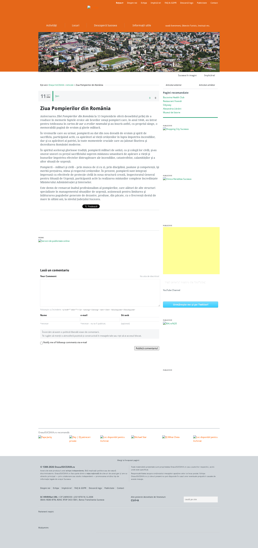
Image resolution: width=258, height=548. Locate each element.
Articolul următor (207, 85)
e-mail (93, 319)
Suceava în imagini (187, 75)
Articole (69, 85)
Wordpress (47, 535)
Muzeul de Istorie (171, 112)
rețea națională (92, 473)
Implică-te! (156, 3)
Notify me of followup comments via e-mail (65, 342)
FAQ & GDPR (170, 3)
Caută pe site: (183, 499)
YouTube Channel (171, 290)
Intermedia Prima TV (137, 519)
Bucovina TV (84, 519)
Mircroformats (70, 535)
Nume (44, 319)
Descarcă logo (186, 3)
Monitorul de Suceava (46, 519)
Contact (214, 3)
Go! (216, 26)
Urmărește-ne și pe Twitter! (190, 304)
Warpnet (180, 519)
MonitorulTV (65, 519)
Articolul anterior (174, 85)
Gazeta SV (101, 519)
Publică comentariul (147, 348)
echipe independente (75, 470)
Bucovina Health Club (173, 97)
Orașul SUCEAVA (61, 11)
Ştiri (57, 96)
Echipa (144, 3)
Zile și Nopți (198, 519)
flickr (89, 535)
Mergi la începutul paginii (128, 460)
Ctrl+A (135, 500)
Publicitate (202, 3)
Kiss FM (149, 519)
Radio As (212, 519)
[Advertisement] (191, 250)
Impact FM (121, 519)
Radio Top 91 (163, 519)
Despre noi (132, 3)
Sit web (125, 319)
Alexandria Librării (172, 108)
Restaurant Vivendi (172, 101)
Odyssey (167, 104)
